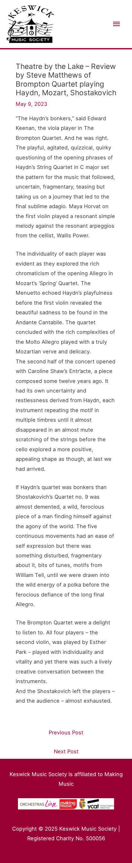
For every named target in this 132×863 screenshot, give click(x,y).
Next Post (66, 751)
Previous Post (66, 732)
